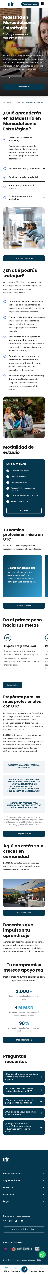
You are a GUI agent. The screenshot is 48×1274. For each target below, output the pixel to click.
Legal (6, 1201)
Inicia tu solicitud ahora (24, 1229)
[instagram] (10, 1220)
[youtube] (22, 1220)
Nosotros (8, 1187)
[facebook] (4, 1220)
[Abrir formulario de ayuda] (24, 1269)
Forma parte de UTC (14, 1173)
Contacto (8, 1194)
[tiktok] (16, 1220)
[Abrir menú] (43, 4)
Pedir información (30, 4)
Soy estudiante (11, 1180)
